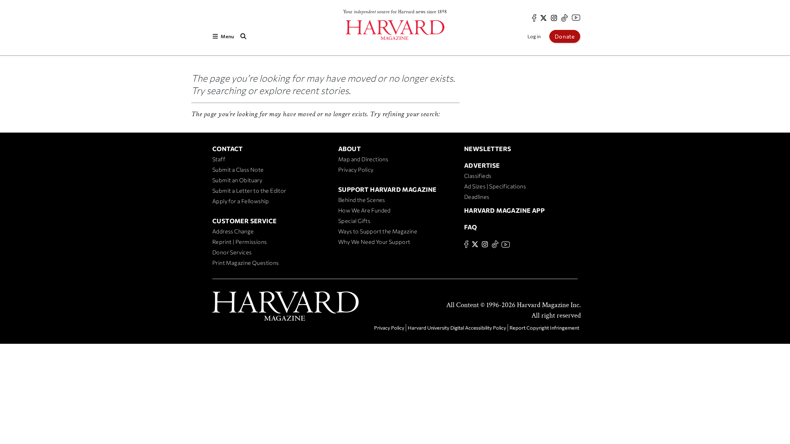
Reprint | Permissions (239, 241)
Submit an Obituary (237, 180)
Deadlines (476, 196)
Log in (534, 36)
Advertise (482, 165)
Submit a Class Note (238, 169)
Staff (218, 159)
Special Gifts (354, 220)
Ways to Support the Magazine (377, 231)
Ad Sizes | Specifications (495, 186)
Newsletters (487, 148)
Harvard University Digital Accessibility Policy (457, 328)
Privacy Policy (356, 169)
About (349, 148)
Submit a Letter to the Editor (249, 190)
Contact (227, 148)
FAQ (470, 227)
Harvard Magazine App (504, 210)
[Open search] (243, 36)
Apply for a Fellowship (240, 201)
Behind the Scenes (361, 199)
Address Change (233, 231)
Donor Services (232, 252)
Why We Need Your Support (374, 241)
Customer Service (244, 220)
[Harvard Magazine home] (395, 30)
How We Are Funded (364, 210)
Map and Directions (363, 159)
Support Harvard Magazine (387, 189)
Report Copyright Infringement (544, 328)
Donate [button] (565, 36)
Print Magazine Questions (245, 262)
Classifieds (477, 175)
